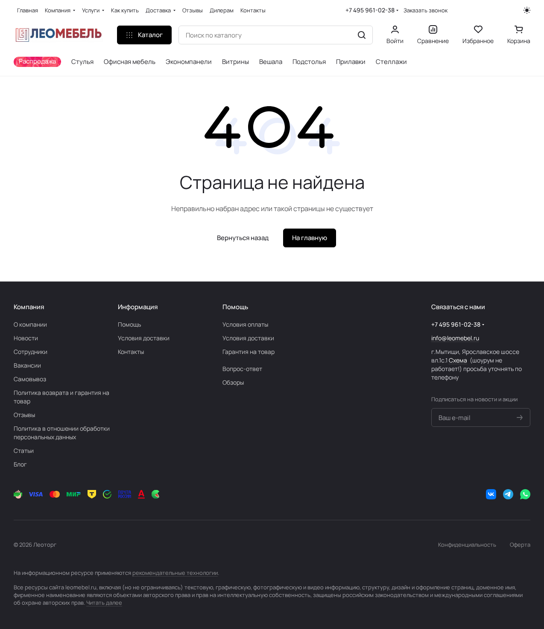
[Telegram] (508, 494)
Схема (458, 360)
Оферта (520, 544)
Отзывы (24, 415)
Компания (29, 306)
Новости (26, 338)
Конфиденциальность (467, 544)
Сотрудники (30, 352)
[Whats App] (525, 494)
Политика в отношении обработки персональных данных (62, 432)
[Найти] (361, 35)
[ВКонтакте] (491, 494)
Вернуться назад (243, 237)
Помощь (129, 324)
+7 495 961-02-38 (370, 10)
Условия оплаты (245, 324)
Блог (20, 464)
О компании (30, 324)
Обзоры (233, 382)
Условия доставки (144, 338)
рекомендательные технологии (175, 573)
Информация (138, 306)
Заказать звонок (425, 10)
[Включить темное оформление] (527, 10)
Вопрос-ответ (242, 369)
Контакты (131, 352)
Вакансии (27, 365)
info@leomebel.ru (455, 338)
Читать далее (104, 602)
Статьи (24, 450)
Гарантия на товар (248, 352)
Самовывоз (30, 379)
